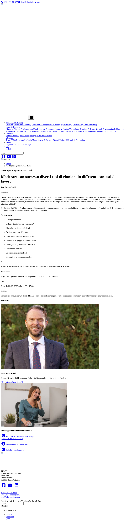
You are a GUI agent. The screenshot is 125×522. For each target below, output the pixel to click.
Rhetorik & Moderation (105, 129)
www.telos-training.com (10, 495)
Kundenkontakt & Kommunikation (46, 129)
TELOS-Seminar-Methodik (21, 140)
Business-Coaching (39, 125)
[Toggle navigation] (31, 118)
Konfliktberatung (90, 125)
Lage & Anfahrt (12, 144)
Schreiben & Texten (87, 129)
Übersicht (9, 125)
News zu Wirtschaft (44, 136)
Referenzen (48, 140)
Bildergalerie (70, 140)
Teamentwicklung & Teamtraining (29, 131)
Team (8, 140)
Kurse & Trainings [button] (13, 127)
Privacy (9, 514)
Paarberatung (78, 125)
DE (7, 147)
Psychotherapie (66, 125)
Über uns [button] (9, 138)
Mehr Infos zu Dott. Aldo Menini (13, 382)
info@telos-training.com (10, 497)
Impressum (10, 517)
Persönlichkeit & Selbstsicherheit (77, 131)
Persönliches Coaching (22, 125)
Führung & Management (23, 129)
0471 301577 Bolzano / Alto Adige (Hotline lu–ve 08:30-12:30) (17, 437)
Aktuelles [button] (9, 133)
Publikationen (81, 140)
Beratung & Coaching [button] (14, 123)
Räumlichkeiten (59, 140)
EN (9, 149)
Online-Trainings (96, 131)
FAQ (8, 519)
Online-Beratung (53, 125)
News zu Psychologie (28, 136)
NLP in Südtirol (110, 131)
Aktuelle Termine (12, 136)
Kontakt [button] (9, 142)
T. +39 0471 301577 (9, 493)
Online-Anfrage (25, 144)
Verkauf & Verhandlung (70, 129)
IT (7, 149)
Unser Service (37, 140)
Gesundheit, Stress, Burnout (53, 131)
